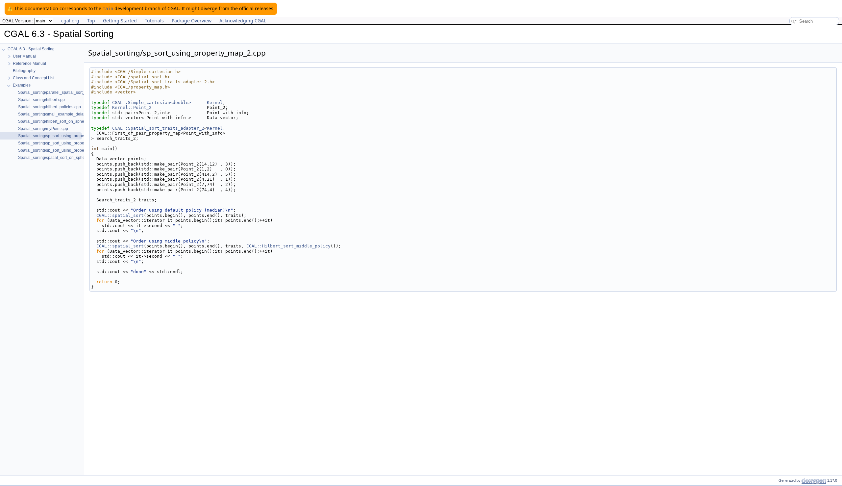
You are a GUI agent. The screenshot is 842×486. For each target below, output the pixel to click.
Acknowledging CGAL (242, 20)
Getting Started (120, 20)
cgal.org (70, 20)
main (108, 8)
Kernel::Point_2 (132, 107)
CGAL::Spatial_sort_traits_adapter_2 (158, 128)
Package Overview (191, 20)
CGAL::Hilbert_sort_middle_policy (288, 245)
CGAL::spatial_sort (120, 215)
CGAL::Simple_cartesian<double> (151, 102)
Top (91, 20)
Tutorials (154, 20)
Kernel (215, 102)
